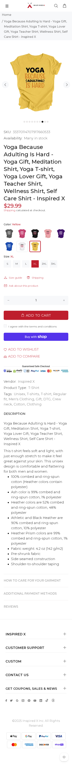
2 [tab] (27, 122)
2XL (44, 263)
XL (35, 263)
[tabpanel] (36, 82)
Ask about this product (23, 285)
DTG (47, 399)
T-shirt (46, 394)
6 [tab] (37, 122)
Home (6, 15)
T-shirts (33, 394)
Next (66, 84)
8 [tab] (42, 122)
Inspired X (26, 382)
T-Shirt (33, 388)
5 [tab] (35, 122)
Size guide (15, 277)
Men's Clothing (21, 399)
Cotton (19, 404)
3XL (53, 263)
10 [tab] (48, 122)
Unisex (19, 394)
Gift (39, 399)
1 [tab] (24, 122)
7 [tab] (40, 122)
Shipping (9, 210)
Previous (5, 84)
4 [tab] (32, 122)
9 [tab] (45, 122)
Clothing (34, 404)
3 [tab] (29, 122)
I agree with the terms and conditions (32, 326)
